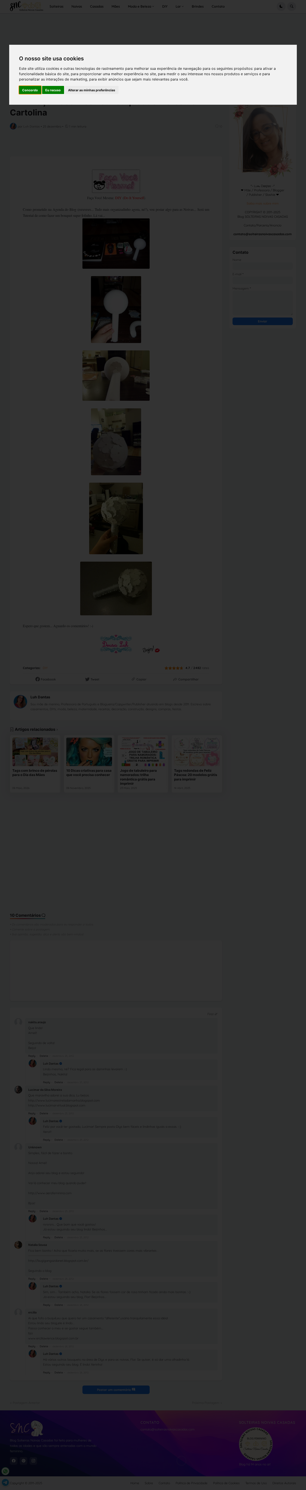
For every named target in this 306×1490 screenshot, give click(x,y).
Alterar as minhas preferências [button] (91, 90)
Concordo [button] (30, 90)
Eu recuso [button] (53, 90)
